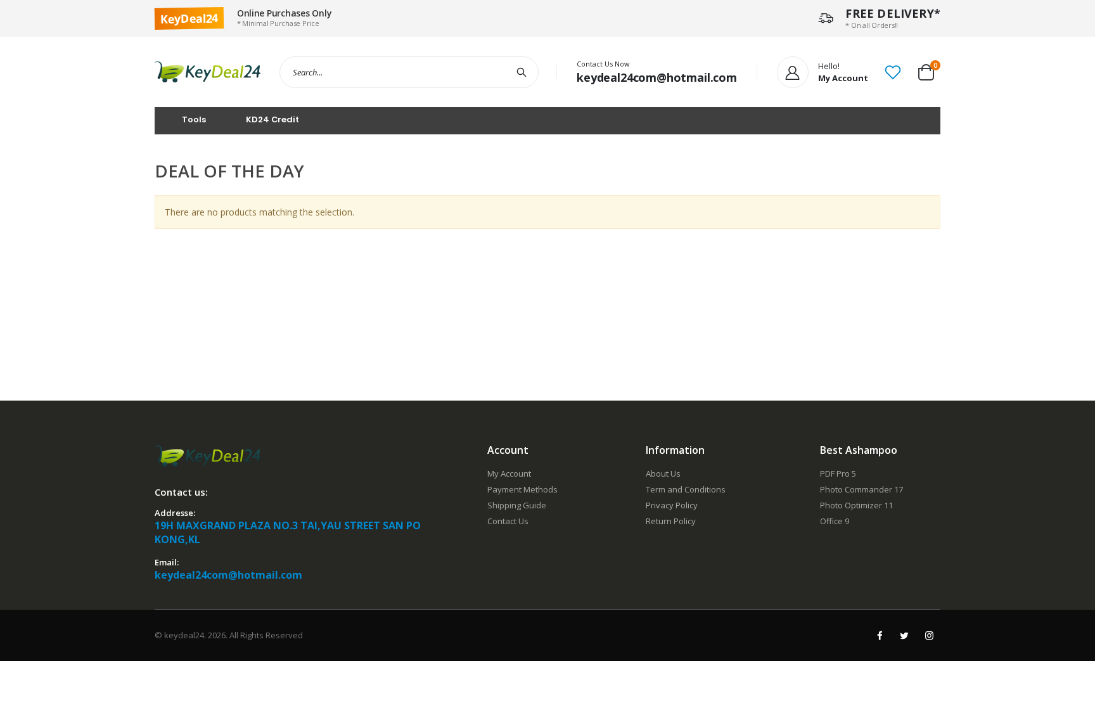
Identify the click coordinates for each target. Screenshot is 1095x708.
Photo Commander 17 (861, 489)
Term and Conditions (686, 489)
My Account (509, 473)
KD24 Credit (272, 119)
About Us (663, 473)
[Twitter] (904, 635)
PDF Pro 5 (838, 473)
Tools (193, 119)
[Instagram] (928, 635)
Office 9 (834, 521)
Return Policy (671, 521)
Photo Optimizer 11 (856, 505)
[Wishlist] (893, 71)
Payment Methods (522, 489)
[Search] (522, 72)
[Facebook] (879, 635)
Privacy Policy (672, 505)
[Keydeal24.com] (207, 72)
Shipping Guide (516, 505)
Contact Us (507, 521)
